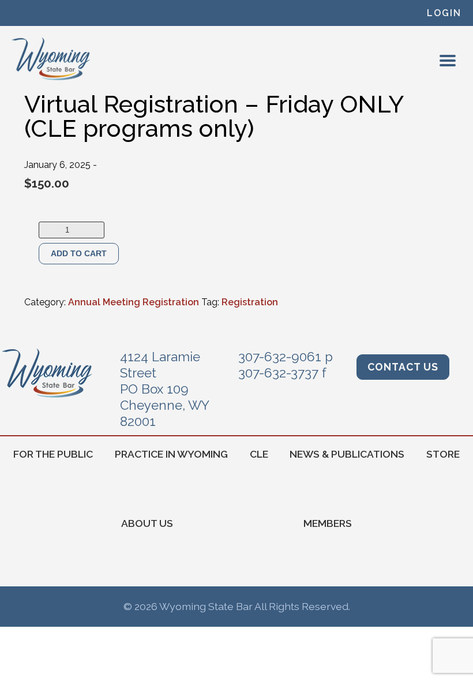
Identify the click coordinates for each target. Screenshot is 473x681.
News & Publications (347, 454)
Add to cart (79, 253)
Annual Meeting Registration (133, 302)
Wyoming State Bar (52, 59)
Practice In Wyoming (171, 454)
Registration (250, 302)
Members (327, 523)
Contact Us (402, 367)
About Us (147, 523)
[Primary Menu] (448, 60)
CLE (259, 454)
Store (443, 454)
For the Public (53, 454)
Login (444, 13)
